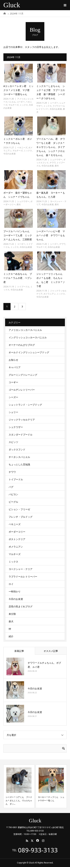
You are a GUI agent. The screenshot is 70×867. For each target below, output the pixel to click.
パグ (11, 486)
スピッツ (13, 442)
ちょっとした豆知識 (19, 464)
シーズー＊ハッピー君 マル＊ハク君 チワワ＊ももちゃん (50, 235)
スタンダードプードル (20, 434)
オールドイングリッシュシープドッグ (29, 352)
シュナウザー (56, 159)
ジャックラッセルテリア (22, 419)
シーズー (54, 102)
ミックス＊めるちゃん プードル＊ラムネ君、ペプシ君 (17, 278)
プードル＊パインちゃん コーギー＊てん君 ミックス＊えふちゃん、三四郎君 (17, 235)
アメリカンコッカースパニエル (25, 330)
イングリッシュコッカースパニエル (28, 337)
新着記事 (19, 651)
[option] (18, 786)
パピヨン (13, 494)
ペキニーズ (22, 147)
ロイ (11, 584)
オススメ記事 (51, 651)
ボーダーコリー (17, 531)
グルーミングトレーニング (23, 374)
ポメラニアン (49, 293)
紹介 (11, 636)
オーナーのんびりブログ (22, 344)
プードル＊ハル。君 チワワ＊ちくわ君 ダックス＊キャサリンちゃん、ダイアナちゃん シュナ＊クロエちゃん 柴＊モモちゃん (50, 147)
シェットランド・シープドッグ (25, 404)
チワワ (53, 162)
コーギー (21, 101)
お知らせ (13, 359)
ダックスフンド (17, 449)
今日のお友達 (56, 109)
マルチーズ (13, 104)
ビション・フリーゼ (19, 509)
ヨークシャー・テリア (20, 569)
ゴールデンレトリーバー (22, 389)
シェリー (13, 412)
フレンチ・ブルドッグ (20, 516)
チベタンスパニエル (19, 457)
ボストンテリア (17, 539)
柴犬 (57, 165)
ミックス (24, 104)
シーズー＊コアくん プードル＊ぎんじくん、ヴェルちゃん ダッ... (19, 801)
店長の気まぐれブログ (20, 606)
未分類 (12, 613)
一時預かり (15, 591)
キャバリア (15, 367)
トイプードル (23, 286)
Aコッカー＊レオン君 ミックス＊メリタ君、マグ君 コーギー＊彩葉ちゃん (18, 90)
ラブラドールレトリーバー (23, 576)
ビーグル (13, 501)
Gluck (11, 5)
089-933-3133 (38, 850)
